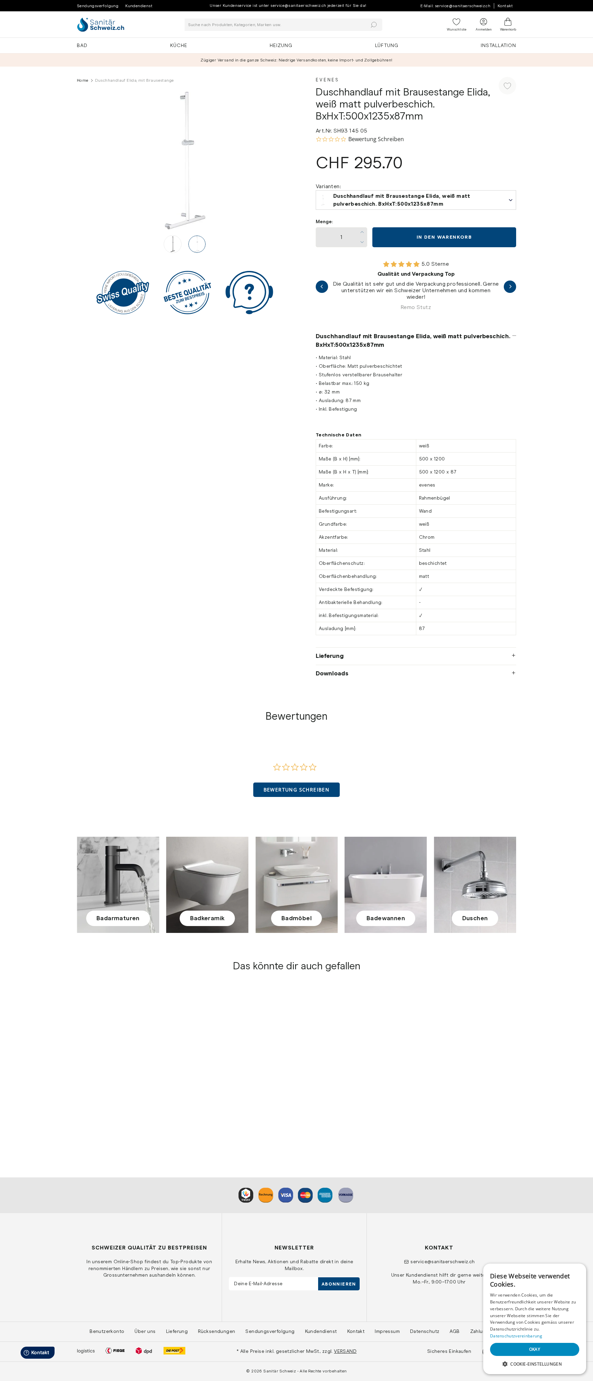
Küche (178, 45)
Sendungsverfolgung (97, 5)
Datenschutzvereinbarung (516, 1336)
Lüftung (386, 45)
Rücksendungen (216, 1331)
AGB (455, 1331)
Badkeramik (207, 918)
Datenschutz (424, 1331)
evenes (86, 1096)
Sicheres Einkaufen (449, 1351)
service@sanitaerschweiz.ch (442, 1261)
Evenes (327, 79)
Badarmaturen (118, 918)
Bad (82, 45)
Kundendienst (138, 5)
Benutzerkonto (107, 1331)
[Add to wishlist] (507, 85)
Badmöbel (296, 918)
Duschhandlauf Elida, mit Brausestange (125, 1103)
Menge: (324, 222)
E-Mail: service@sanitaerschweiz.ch (455, 5)
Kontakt (505, 5)
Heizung (281, 45)
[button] (296, 790)
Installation (498, 45)
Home (83, 80)
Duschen (475, 918)
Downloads (332, 673)
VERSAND (345, 1351)
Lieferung (330, 656)
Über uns (145, 1331)
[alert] (534, 1319)
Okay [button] (534, 1349)
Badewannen (386, 918)
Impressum (387, 1331)
